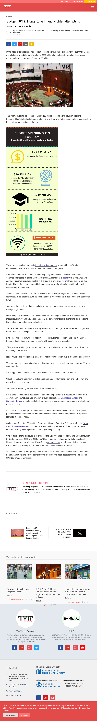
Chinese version (77, 1)
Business (68, 598)
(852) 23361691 (17, 691)
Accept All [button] (24, 715)
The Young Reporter (15, 599)
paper (65, 277)
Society (9, 595)
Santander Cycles (14, 401)
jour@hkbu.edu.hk (15, 695)
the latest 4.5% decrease (46, 265)
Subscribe (91, 1)
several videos (53, 442)
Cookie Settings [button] (10, 715)
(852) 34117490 (17, 685)
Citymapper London (69, 397)
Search (66, 1)
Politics (9, 16)
